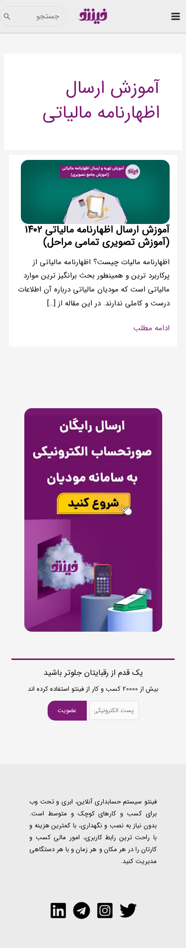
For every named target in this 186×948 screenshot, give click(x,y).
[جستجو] (6, 16)
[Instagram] (105, 910)
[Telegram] (81, 910)
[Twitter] (128, 910)
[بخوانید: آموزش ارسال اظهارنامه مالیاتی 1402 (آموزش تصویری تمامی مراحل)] (95, 192)
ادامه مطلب (151, 329)
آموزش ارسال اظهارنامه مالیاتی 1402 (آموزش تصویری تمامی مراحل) (97, 236)
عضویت (67, 710)
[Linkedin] (58, 910)
